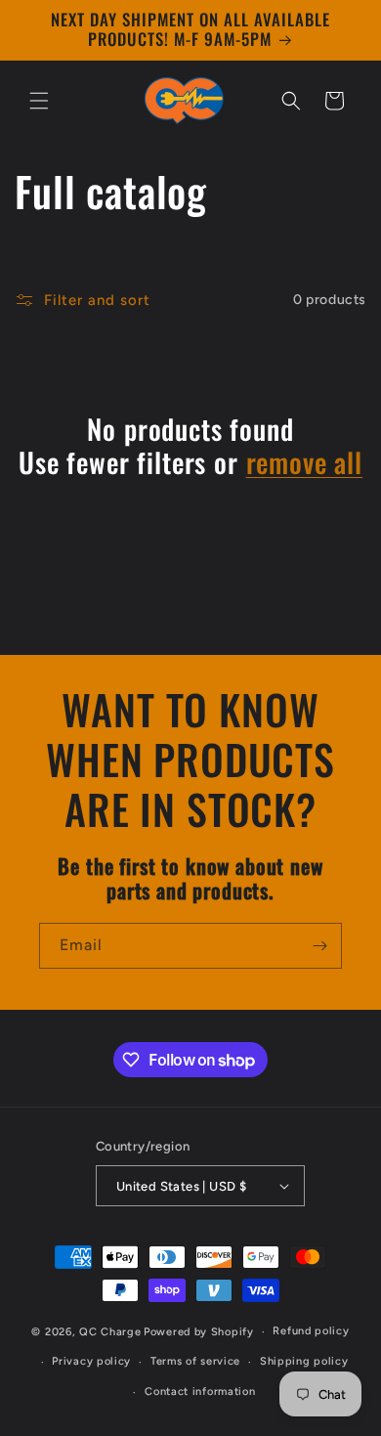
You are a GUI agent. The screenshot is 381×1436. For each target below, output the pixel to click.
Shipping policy (304, 1361)
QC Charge (110, 1332)
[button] (39, 100)
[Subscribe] (319, 946)
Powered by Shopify (199, 1332)
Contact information (200, 1391)
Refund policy (311, 1331)
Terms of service (195, 1361)
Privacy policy (91, 1361)
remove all (304, 462)
